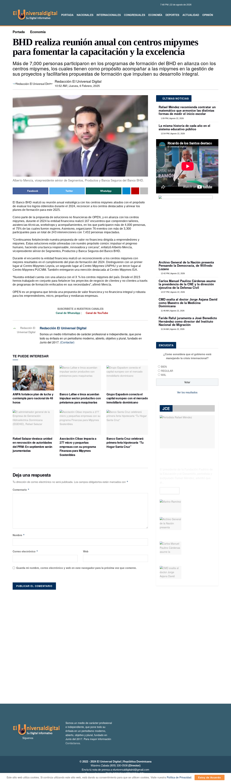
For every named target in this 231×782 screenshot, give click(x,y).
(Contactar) (67, 342)
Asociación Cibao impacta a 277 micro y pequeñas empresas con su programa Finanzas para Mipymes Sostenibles (78, 446)
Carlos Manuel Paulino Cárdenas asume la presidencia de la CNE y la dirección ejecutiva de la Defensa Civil (187, 284)
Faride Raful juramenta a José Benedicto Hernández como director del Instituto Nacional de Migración (188, 321)
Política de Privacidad (179, 777)
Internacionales (109, 15)
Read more (169, 490)
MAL (163, 375)
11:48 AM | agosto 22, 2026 (172, 311)
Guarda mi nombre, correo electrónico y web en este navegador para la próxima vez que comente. (76, 568)
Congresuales (134, 15)
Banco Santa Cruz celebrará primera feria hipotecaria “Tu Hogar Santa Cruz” (125, 442)
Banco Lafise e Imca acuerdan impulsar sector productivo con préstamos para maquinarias (80, 398)
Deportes (172, 15)
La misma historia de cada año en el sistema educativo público (184, 127)
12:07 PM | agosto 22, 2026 (172, 292)
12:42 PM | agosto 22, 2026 (172, 273)
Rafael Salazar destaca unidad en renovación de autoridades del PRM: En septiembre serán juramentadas (32, 444)
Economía (155, 15)
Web (85, 551)
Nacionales (85, 15)
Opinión (207, 15)
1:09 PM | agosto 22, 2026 (172, 118)
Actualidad (190, 15)
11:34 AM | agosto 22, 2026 (172, 329)
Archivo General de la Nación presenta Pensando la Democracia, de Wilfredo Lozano (186, 265)
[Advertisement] (115, 644)
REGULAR (167, 371)
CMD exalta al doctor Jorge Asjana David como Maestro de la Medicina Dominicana (188, 302)
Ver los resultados (187, 392)
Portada (67, 15)
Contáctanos (73, 743)
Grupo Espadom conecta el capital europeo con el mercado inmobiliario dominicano (127, 398)
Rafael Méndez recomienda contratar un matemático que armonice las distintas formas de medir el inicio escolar (187, 110)
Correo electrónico (25, 551)
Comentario (21, 489)
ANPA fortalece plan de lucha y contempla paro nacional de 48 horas (33, 398)
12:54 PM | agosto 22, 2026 (172, 133)
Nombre (19, 535)
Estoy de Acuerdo (209, 777)
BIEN (164, 366)
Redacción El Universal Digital (78, 81)
